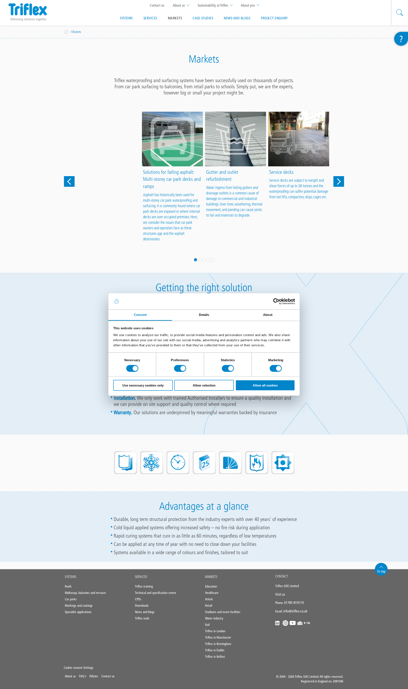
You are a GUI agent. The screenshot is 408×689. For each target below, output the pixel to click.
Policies (93, 676)
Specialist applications (78, 612)
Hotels (209, 599)
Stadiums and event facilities (222, 612)
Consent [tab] (140, 315)
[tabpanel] (109, 113)
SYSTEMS (70, 577)
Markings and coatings (79, 605)
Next (338, 181)
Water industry (214, 618)
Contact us (157, 5)
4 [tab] (208, 259)
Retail (208, 605)
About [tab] (267, 315)
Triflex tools (142, 618)
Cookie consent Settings (78, 668)
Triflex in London (215, 631)
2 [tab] (199, 259)
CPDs (138, 599)
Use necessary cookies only (143, 385)
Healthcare (211, 593)
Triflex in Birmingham (218, 644)
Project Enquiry (274, 18)
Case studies (203, 18)
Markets (175, 18)
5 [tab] (212, 259)
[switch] (180, 368)
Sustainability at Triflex (213, 5)
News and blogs (237, 18)
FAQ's (82, 676)
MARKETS (211, 577)
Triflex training (144, 586)
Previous (69, 181)
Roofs (68, 586)
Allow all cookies (265, 385)
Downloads (142, 605)
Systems (126, 18)
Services (150, 18)
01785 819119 (294, 603)
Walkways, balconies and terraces (85, 593)
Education (211, 586)
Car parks (71, 599)
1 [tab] (195, 259)
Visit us (280, 594)
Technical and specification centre (155, 593)
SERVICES (141, 577)
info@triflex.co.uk (295, 611)
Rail (207, 625)
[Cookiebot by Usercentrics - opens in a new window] (276, 301)
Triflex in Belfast (215, 657)
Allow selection (204, 385)
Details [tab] (204, 315)
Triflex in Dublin (214, 650)
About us (179, 5)
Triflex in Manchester (218, 637)
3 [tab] (204, 259)
